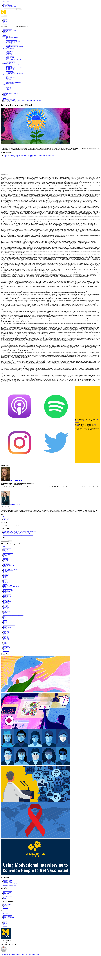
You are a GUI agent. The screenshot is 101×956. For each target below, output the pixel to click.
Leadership (8, 87)
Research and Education (8, 48)
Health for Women (7, 596)
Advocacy (5, 549)
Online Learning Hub (10, 62)
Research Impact (9, 51)
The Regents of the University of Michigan (11, 954)
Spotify (81, 420)
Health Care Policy (7, 591)
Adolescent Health (7, 548)
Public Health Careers (11, 42)
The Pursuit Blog (9, 71)
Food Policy (6, 582)
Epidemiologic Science (8, 572)
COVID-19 (5, 560)
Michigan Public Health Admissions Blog (15, 46)
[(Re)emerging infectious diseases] (35, 728)
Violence (5, 649)
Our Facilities (9, 88)
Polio (4, 618)
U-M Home (38, 954)
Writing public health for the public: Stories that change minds (16, 533)
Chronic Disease (6, 564)
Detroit (4, 566)
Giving (4, 32)
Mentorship (5, 608)
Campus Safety (31, 954)
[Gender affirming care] (35, 692)
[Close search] (21, 9)
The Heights (8, 79)
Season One (6, 633)
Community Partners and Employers (11, 883)
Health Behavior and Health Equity (11, 586)
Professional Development (9, 625)
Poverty (5, 621)
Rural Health (6, 630)
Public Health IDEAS (11, 56)
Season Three (6, 637)
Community (5, 74)
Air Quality (5, 551)
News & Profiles (7, 63)
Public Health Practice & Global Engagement (16, 59)
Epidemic (5, 571)
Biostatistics (5, 558)
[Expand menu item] (9, 36)
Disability (5, 568)
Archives (4, 538)
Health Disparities (7, 594)
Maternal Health (6, 606)
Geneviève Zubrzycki (15, 504)
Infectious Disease (7, 601)
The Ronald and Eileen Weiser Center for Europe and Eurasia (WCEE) (18, 156)
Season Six (5, 636)
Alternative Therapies (8, 553)
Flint (4, 580)
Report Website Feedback (8, 917)
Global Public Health (7, 585)
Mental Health (6, 518)
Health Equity (6, 595)
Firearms (5, 579)
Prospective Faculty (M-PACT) (10, 885)
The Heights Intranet (7, 915)
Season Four (6, 632)
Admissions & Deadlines (11, 40)
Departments (9, 53)
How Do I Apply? (7, 892)
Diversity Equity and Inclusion (10, 569)
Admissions (5, 36)
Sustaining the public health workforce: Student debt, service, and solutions (19, 531)
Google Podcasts (86, 420)
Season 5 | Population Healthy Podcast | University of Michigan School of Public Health (22, 100)
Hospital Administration (8, 599)
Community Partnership (8, 565)
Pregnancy (5, 623)
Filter (18, 525)
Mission (7, 85)
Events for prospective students (13, 41)
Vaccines (5, 648)
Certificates (5, 905)
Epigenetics (5, 575)
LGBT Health (6, 603)
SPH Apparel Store (10, 83)
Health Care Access (7, 589)
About (4, 84)
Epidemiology (6, 574)
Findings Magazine (10, 72)
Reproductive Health (7, 627)
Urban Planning (6, 647)
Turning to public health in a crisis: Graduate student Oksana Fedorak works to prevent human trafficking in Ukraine (28, 155)
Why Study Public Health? (12, 37)
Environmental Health (8, 570)
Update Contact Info (7, 916)
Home (4, 35)
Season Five (6, 519)
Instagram (77, 425)
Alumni (5, 31)
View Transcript (4, 174)
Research (5, 628)
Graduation (5, 906)
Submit (18, 9)
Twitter (94, 424)
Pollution (5, 620)
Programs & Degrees (10, 38)
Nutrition (5, 612)
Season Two (6, 638)
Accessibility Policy (7, 5)
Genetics (5, 584)
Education (8, 52)
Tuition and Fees (9, 43)
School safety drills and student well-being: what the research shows (18, 535)
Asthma (5, 555)
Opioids (5, 616)
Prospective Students (7, 29)
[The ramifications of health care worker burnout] (35, 765)
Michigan (5, 610)
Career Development (7, 904)
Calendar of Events (10, 81)
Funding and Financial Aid (12, 45)
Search (2, 9)
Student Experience (10, 77)
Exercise (5, 576)
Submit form (19, 26)
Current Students (7, 881)
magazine (7, 896)
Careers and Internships (11, 61)
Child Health (6, 563)
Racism (5, 626)
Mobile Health (6, 611)
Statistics (5, 642)
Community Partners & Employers (10, 30)
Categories (4, 522)
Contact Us (8, 47)
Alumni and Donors (7, 882)
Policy (4, 617)
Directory (5, 918)
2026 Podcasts (6, 546)
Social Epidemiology (7, 641)
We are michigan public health (12, 64)
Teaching (5, 643)
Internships (5, 516)
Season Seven (6, 634)
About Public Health (7, 891)
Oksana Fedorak (16, 480)
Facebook (84, 425)
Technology (5, 644)
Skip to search (6, 3)
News (4, 894)
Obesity (5, 613)
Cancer (4, 561)
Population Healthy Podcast (12, 69)
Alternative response (7, 554)
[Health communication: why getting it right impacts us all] (35, 801)
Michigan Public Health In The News (14, 67)
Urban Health (6, 646)
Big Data (5, 556)
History (5, 597)
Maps (4, 898)
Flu (4, 581)
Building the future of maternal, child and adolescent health (16, 532)
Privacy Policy (24, 954)
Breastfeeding (6, 559)
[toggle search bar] (5, 16)
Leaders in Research (10, 50)
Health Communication (8, 592)
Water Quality (6, 651)
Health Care (6, 587)
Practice (5, 622)
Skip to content (6, 1)
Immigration (6, 600)
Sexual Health (6, 639)
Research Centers (10, 57)
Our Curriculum (9, 54)
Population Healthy (10, 68)
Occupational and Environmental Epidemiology (13, 615)
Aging (4, 550)
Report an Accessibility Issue (9, 6)
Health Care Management (8, 590)
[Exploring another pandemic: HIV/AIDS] (35, 837)
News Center (9, 66)
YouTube (77, 422)
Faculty (7, 58)
